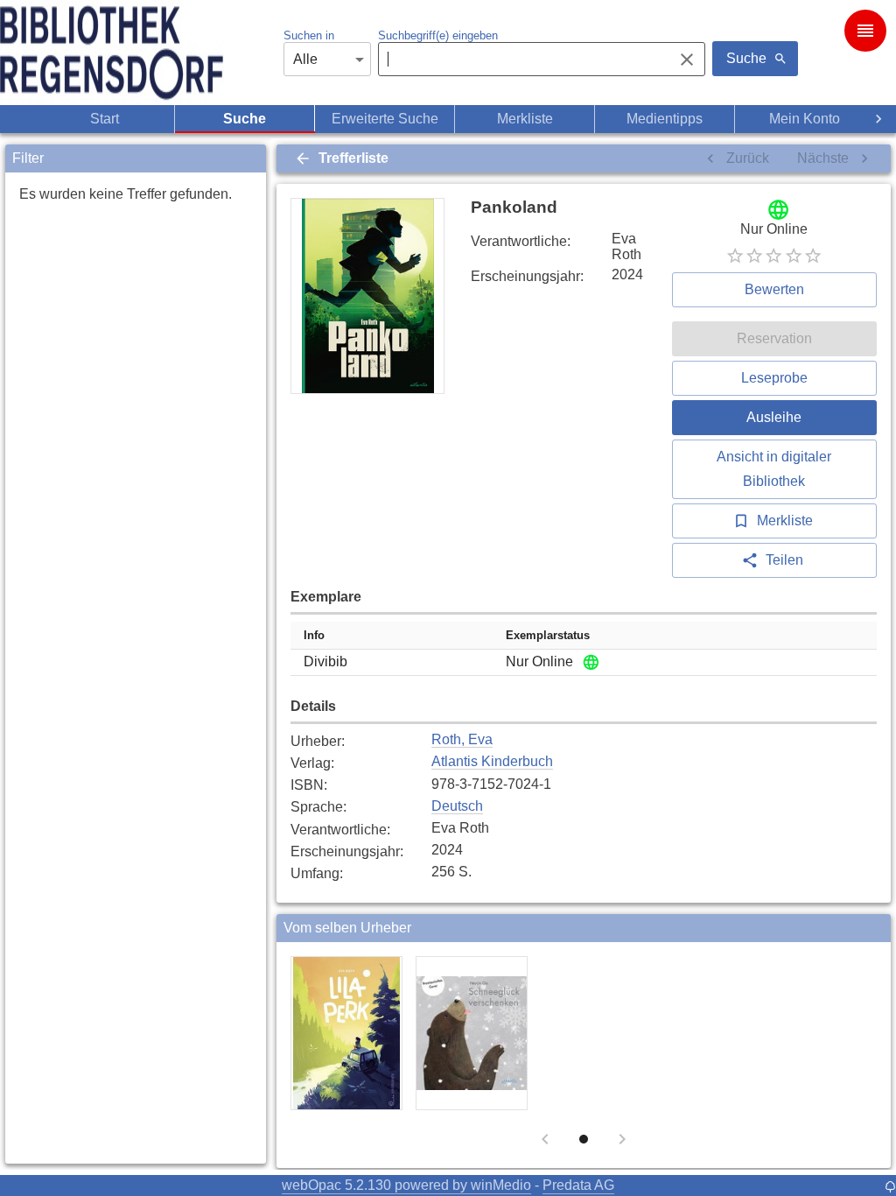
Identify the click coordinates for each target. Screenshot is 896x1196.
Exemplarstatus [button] (548, 635)
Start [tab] (104, 118)
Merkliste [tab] (525, 118)
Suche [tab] (244, 118)
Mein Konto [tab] (804, 118)
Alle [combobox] (305, 59)
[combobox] (520, 59)
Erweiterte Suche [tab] (385, 118)
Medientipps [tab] (664, 118)
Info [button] (314, 635)
